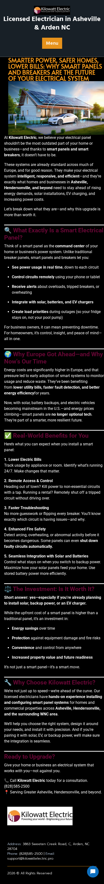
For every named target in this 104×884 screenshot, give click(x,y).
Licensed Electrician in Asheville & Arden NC (52, 23)
